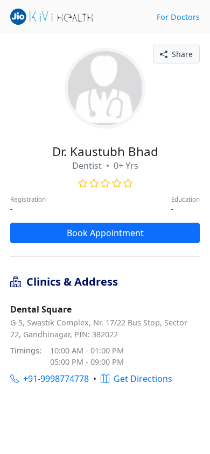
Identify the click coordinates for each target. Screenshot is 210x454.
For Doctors (178, 17)
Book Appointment (105, 233)
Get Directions (140, 379)
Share (180, 54)
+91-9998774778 (54, 379)
